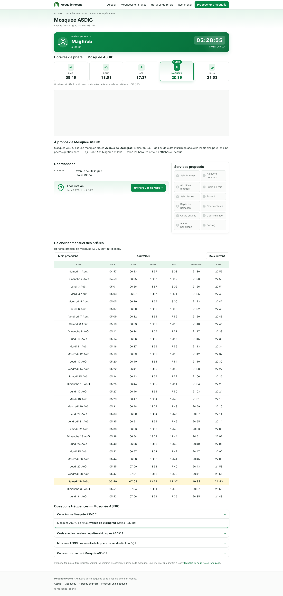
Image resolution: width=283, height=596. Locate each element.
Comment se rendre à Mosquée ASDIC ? (82, 553)
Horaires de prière (162, 4)
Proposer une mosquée (211, 4)
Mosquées (70, 583)
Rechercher (185, 4)
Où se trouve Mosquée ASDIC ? (77, 514)
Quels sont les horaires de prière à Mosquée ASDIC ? (90, 533)
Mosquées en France (133, 4)
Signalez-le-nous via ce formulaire (202, 563)
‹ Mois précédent (67, 256)
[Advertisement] (141, 113)
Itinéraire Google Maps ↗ (148, 187)
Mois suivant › (217, 256)
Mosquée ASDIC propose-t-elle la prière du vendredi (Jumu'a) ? (96, 543)
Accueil (111, 4)
